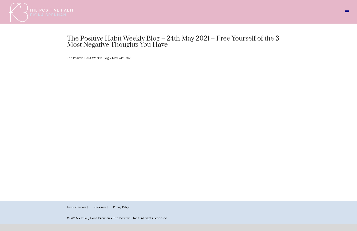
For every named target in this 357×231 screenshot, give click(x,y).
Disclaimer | (101, 207)
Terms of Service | (77, 207)
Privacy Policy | (122, 207)
